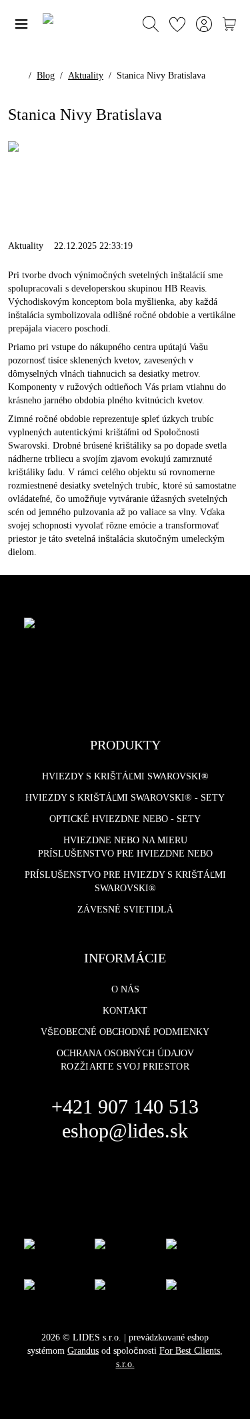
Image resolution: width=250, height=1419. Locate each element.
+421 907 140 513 (125, 1106)
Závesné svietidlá (125, 909)
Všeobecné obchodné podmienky (125, 1032)
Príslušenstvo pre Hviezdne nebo (125, 854)
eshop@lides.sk (125, 1130)
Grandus (83, 1351)
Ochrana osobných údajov (125, 1053)
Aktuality (85, 76)
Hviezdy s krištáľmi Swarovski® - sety (125, 798)
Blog (46, 76)
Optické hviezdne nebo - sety (125, 819)
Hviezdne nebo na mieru (125, 840)
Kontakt (125, 1011)
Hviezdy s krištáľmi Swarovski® (125, 776)
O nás (125, 989)
